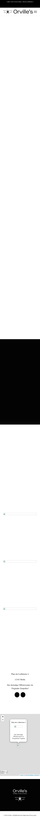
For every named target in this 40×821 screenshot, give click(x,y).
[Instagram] (23, 694)
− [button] (2, 719)
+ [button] (2, 716)
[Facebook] (17, 694)
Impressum (26, 815)
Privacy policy (32, 815)
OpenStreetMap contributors (32, 775)
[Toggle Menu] (35, 12)
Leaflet (21, 775)
